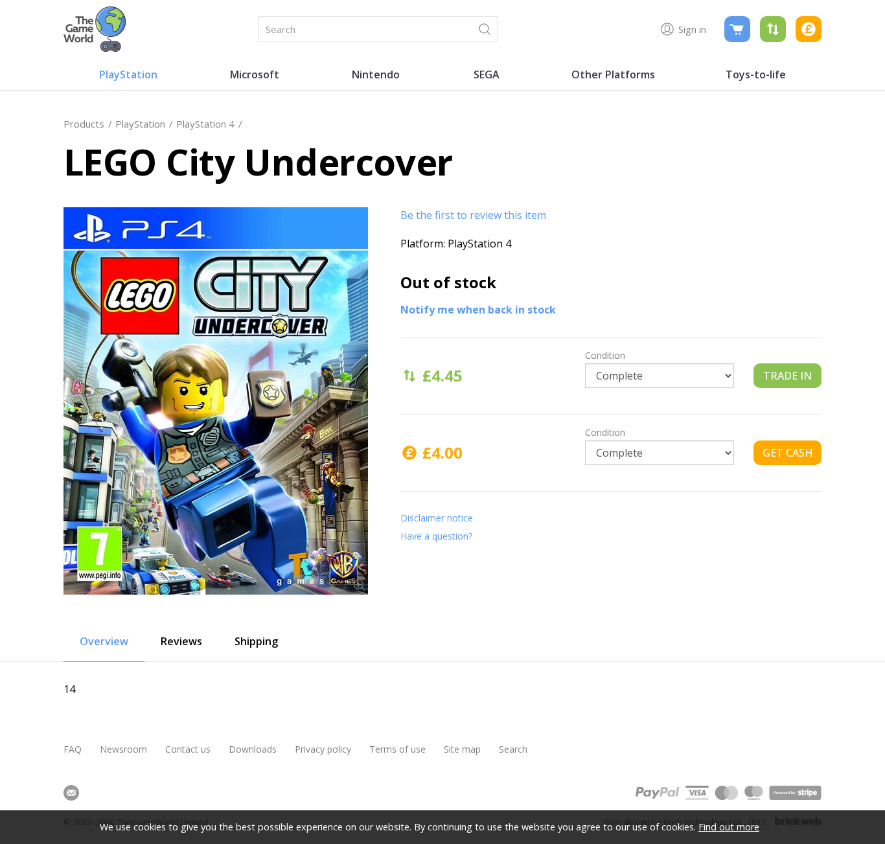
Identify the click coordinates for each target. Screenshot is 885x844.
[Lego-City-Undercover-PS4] (215, 401)
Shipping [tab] (256, 641)
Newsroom (123, 749)
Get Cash (788, 453)
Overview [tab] (104, 641)
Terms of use (397, 749)
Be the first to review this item (473, 215)
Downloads (253, 749)
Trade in (787, 376)
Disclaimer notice (436, 518)
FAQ (72, 749)
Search (513, 749)
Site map (462, 749)
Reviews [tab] (181, 641)
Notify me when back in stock (478, 309)
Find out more (728, 827)
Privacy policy (323, 749)
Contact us (188, 749)
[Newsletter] (71, 793)
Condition (605, 355)
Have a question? (436, 536)
